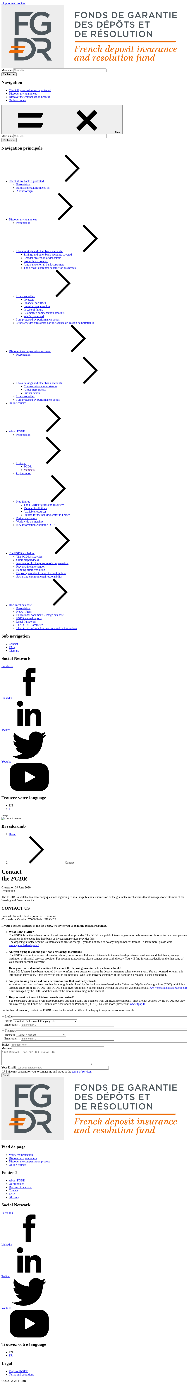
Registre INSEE (18, 1371)
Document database (20, 1187)
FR (11, 808)
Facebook (7, 666)
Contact (13, 643)
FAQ (12, 647)
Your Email (8, 1067)
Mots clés (7, 70)
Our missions (16, 1183)
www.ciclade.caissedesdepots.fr (168, 987)
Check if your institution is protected (30, 90)
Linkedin (6, 698)
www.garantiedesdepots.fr (24, 945)
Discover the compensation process (29, 96)
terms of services (81, 1071)
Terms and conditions (21, 1374)
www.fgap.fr (137, 1004)
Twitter (5, 729)
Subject (5, 1044)
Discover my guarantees (23, 93)
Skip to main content (13, 3)
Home (12, 834)
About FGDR (17, 1180)
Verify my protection (21, 1154)
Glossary (14, 650)
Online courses (17, 100)
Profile (8, 1020)
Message (6, 1048)
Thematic (9, 1034)
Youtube (6, 761)
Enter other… (12, 1024)
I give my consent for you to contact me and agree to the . (49, 1071)
